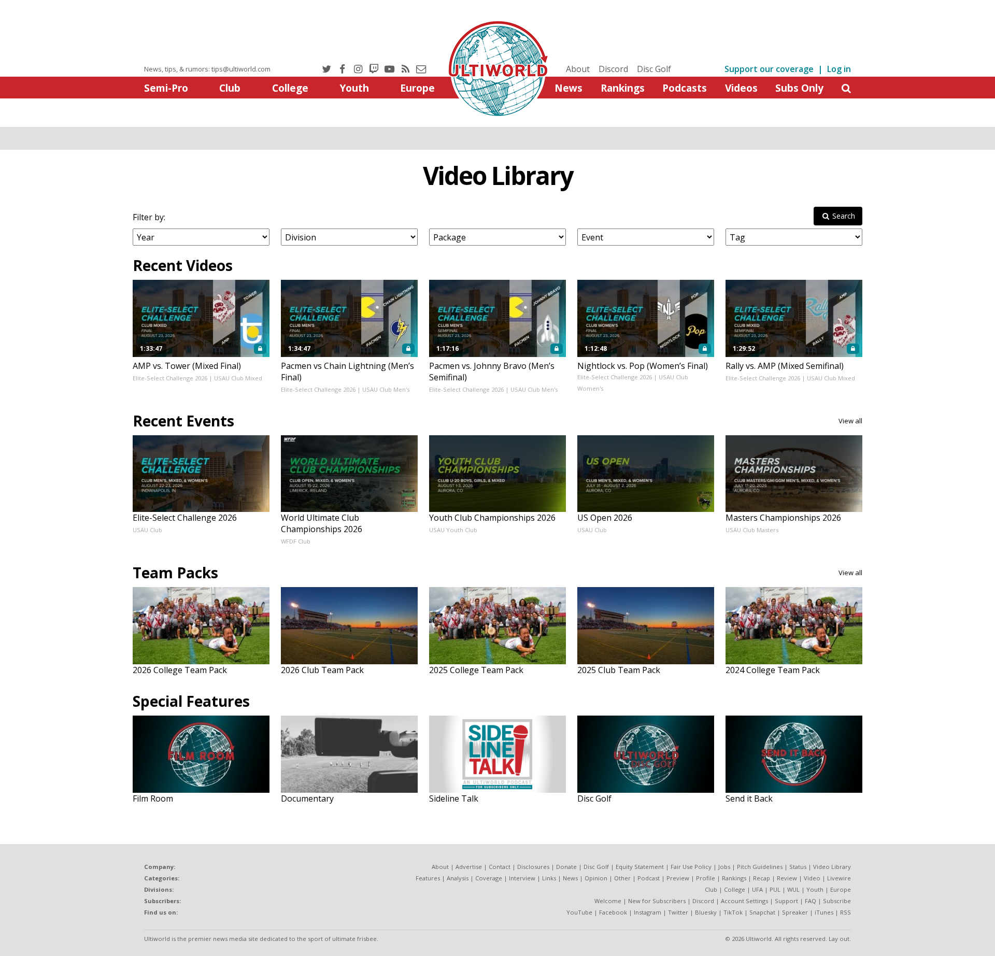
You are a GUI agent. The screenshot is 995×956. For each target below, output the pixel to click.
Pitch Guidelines (760, 867)
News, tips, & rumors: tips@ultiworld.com (207, 69)
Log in (839, 69)
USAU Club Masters (752, 530)
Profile (705, 878)
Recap (761, 878)
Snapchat (762, 912)
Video (812, 878)
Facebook (613, 912)
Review (787, 878)
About (578, 69)
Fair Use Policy (691, 867)
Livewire (839, 878)
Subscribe (837, 901)
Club (229, 88)
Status (797, 867)
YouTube (579, 912)
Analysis (457, 878)
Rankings (623, 88)
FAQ (810, 901)
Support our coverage (769, 69)
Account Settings (744, 901)
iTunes (824, 912)
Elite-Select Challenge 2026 (170, 378)
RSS (845, 912)
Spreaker (795, 912)
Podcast (648, 878)
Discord (613, 69)
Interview (522, 878)
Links (549, 878)
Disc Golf (654, 69)
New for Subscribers (657, 901)
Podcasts (684, 88)
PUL (775, 889)
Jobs (724, 867)
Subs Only (799, 88)
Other (622, 878)
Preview (677, 878)
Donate (566, 867)
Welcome (607, 901)
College (290, 88)
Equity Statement (640, 867)
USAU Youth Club (453, 530)
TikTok (733, 912)
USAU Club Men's (385, 389)
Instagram (647, 912)
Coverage (488, 878)
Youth (354, 88)
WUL (793, 889)
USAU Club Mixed (238, 378)
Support (786, 901)
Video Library (498, 175)
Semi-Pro (166, 88)
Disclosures (533, 867)
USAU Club (147, 530)
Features (428, 878)
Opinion (596, 878)
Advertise (469, 867)
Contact (499, 867)
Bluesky (706, 912)
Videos (741, 88)
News (568, 88)
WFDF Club (295, 541)
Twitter (678, 912)
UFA (757, 889)
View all (850, 420)
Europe (417, 88)
